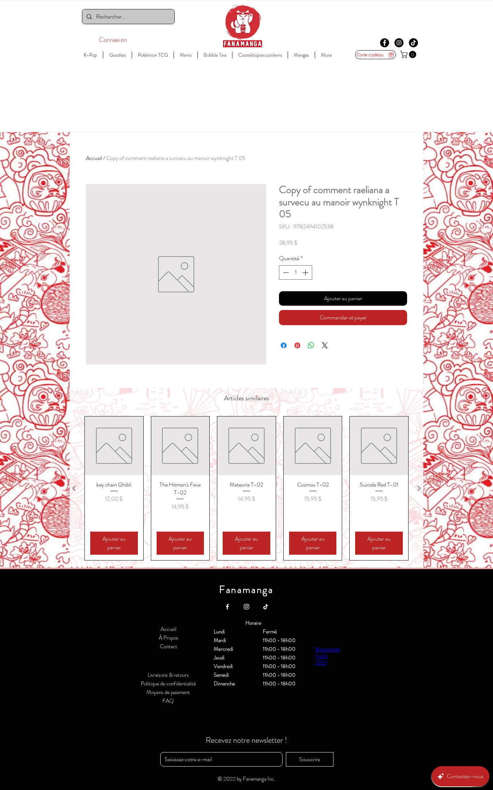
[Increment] (306, 272)
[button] (409, 54)
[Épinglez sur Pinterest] (297, 345)
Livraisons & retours (168, 675)
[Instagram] (398, 42)
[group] (246, 488)
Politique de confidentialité (168, 684)
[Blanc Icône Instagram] (246, 606)
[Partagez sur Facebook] (283, 345)
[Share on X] (324, 345)
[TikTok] (413, 42)
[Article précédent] (74, 488)
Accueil (94, 158)
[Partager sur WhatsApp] (311, 345)
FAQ (168, 701)
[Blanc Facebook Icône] (227, 606)
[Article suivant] (419, 488)
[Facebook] (384, 42)
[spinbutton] (295, 272)
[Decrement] (285, 272)
